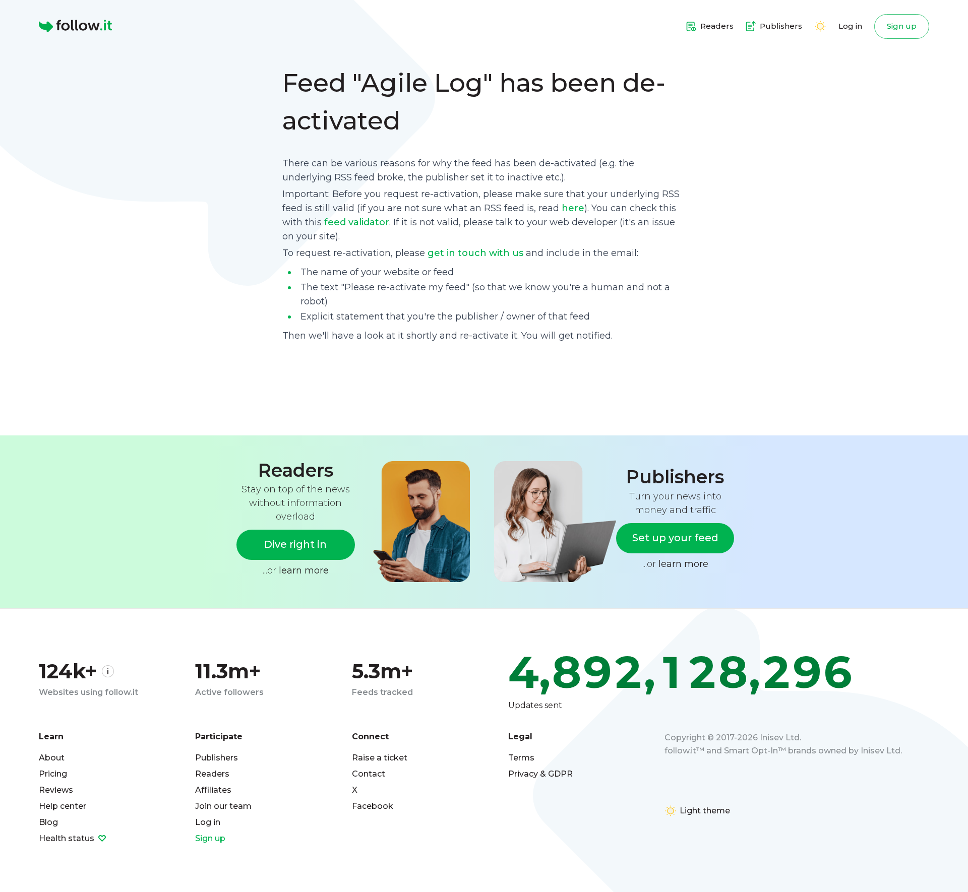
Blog (48, 822)
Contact (368, 774)
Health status (67, 838)
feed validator (356, 222)
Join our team (223, 806)
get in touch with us (475, 253)
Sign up (902, 26)
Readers (212, 774)
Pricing (53, 774)
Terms (521, 757)
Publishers (216, 757)
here (573, 208)
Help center (62, 806)
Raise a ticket (379, 757)
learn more (304, 570)
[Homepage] (75, 26)
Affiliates (213, 790)
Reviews (56, 790)
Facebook (372, 806)
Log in (850, 26)
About (52, 757)
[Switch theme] (820, 26)
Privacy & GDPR (540, 774)
